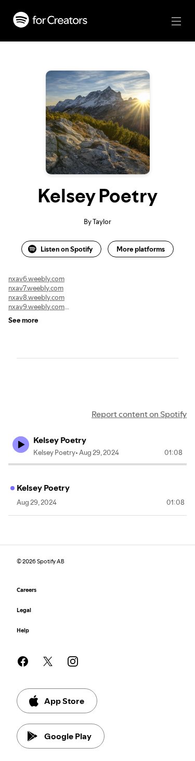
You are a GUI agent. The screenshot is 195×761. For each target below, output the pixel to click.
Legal (24, 610)
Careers (26, 590)
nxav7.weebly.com (35, 288)
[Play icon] (20, 444)
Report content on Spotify (139, 414)
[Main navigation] (176, 21)
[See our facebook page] (23, 661)
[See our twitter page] (48, 661)
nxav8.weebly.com (36, 297)
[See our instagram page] (73, 661)
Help (23, 630)
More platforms (140, 249)
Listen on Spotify (67, 249)
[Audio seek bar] (97, 464)
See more (23, 320)
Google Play (68, 736)
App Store (64, 701)
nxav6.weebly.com (36, 278)
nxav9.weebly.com (36, 306)
